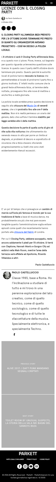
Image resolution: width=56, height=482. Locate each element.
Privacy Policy (32, 459)
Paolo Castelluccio (15, 18)
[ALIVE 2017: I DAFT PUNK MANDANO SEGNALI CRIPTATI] (28, 367)
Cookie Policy (45, 459)
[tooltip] (3, 28)
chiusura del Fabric (24, 232)
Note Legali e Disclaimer (15, 459)
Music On (32, 105)
